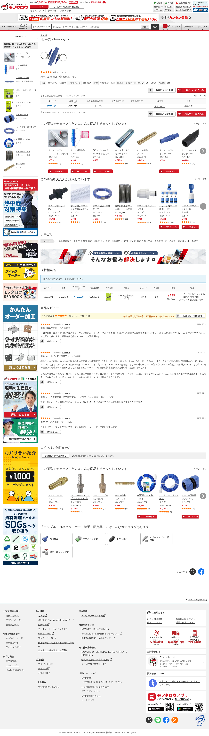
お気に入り (202, 26)
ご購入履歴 (65, 11)
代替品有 (188, 106)
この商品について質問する (55, 456)
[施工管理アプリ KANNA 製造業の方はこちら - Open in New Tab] (20, 442)
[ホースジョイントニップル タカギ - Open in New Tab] (147, 194)
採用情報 (40, 659)
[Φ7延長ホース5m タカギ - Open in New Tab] (147, 484)
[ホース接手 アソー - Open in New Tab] (147, 138)
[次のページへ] (203, 151)
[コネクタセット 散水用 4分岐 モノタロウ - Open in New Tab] (169, 194)
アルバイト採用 (45, 664)
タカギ (43, 35)
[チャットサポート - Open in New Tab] (169, 6)
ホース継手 (192, 241)
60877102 (51, 106)
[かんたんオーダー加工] (20, 371)
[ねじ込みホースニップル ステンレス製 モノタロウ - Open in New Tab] (80, 484)
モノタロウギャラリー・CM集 (52, 650)
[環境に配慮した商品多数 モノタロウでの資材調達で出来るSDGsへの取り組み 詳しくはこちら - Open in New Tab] (20, 564)
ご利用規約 (86, 678)
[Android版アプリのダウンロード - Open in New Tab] (191, 707)
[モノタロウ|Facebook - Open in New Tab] (166, 722)
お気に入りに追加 (164, 90)
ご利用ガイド (158, 612)
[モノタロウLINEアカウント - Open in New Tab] (157, 722)
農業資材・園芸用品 (92, 241)
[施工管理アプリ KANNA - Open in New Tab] (20, 417)
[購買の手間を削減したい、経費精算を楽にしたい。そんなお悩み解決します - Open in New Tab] (123, 256)
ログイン (39, 7)
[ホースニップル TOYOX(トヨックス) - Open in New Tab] (58, 138)
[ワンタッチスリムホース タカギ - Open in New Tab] (169, 484)
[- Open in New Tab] (156, 637)
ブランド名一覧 (13, 620)
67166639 (78, 297)
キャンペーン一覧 (14, 638)
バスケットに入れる (194, 90)
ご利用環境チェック (91, 695)
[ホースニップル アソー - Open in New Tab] (58, 484)
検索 (155, 26)
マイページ (35, 11)
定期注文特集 (12, 643)
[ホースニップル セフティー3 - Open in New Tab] (169, 138)
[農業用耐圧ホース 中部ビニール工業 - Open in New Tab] (125, 194)
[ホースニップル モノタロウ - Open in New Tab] (102, 484)
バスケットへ (60, 171)
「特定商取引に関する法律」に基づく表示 (101, 682)
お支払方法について (185, 619)
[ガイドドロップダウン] (183, 8)
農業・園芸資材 (112, 241)
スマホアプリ (12, 665)
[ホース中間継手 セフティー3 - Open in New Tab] (191, 484)
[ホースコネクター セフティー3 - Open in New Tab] (191, 138)
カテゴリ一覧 (12, 615)
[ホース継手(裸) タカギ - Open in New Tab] (80, 138)
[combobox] (96, 26)
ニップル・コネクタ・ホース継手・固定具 (164, 241)
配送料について (154, 622)
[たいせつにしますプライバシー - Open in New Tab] (200, 720)
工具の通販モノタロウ (69, 241)
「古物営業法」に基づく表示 (95, 687)
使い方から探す (13, 647)
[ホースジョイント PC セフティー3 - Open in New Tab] (58, 194)
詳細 (144, 27)
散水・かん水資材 (132, 241)
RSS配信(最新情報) (15, 670)
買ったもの (188, 26)
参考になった (52, 341)
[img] (15, 6)
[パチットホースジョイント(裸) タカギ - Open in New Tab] (191, 194)
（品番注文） (23, 26)
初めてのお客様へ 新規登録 (68, 7)
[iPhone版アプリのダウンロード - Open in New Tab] (161, 707)
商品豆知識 (11, 661)
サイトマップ (87, 700)
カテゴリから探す (9, 26)
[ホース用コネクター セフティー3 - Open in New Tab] (125, 138)
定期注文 (52, 11)
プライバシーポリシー (92, 691)
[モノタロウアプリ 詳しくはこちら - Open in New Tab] (176, 696)
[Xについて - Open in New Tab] (149, 722)
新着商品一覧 (12, 624)
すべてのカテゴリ (40, 27)
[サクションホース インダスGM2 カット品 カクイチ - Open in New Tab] (80, 194)
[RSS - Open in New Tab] (174, 722)
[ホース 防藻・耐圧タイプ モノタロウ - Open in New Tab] (102, 194)
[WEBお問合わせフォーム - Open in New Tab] (158, 6)
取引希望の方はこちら (48, 687)
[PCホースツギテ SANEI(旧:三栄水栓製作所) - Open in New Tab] (102, 138)
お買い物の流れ (154, 619)
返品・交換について (185, 622)
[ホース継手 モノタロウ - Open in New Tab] (125, 484)
